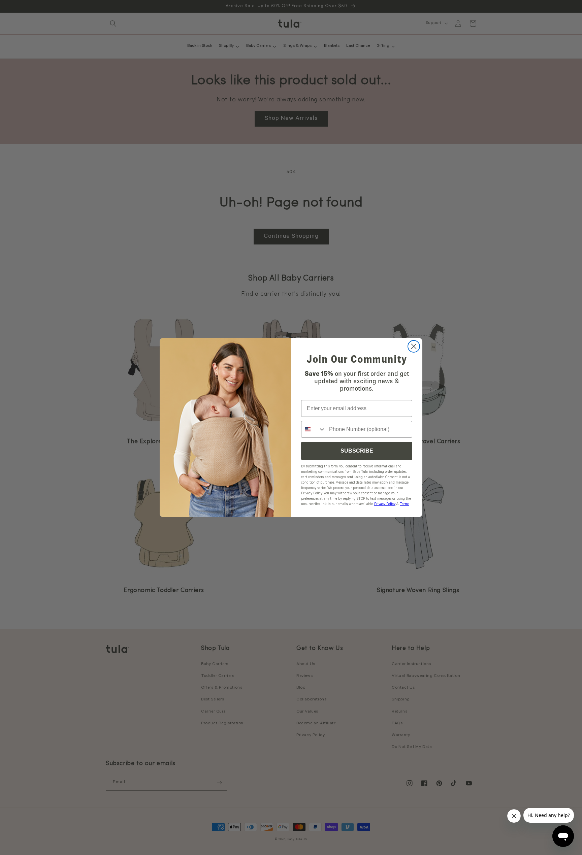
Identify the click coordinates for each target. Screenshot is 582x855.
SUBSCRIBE (357, 451)
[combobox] (313, 429)
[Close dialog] (414, 346)
